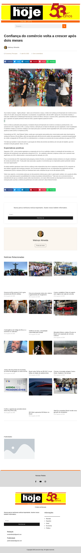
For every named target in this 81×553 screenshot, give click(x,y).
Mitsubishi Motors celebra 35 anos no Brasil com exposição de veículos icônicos (65, 334)
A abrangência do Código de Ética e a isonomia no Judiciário (15, 330)
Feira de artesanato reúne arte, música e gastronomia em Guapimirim (40, 294)
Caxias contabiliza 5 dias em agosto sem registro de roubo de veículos (64, 293)
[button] (8, 61)
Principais (14, 53)
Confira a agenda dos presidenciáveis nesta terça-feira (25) (15, 409)
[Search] (64, 26)
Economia (8, 53)
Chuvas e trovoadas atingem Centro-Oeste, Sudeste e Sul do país (64, 372)
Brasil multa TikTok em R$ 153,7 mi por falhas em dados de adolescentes (40, 372)
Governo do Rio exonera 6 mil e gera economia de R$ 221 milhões (15, 293)
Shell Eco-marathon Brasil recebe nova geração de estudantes (65, 411)
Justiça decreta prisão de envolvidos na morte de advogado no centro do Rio (15, 370)
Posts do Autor (40, 245)
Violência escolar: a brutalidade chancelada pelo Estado (38, 331)
